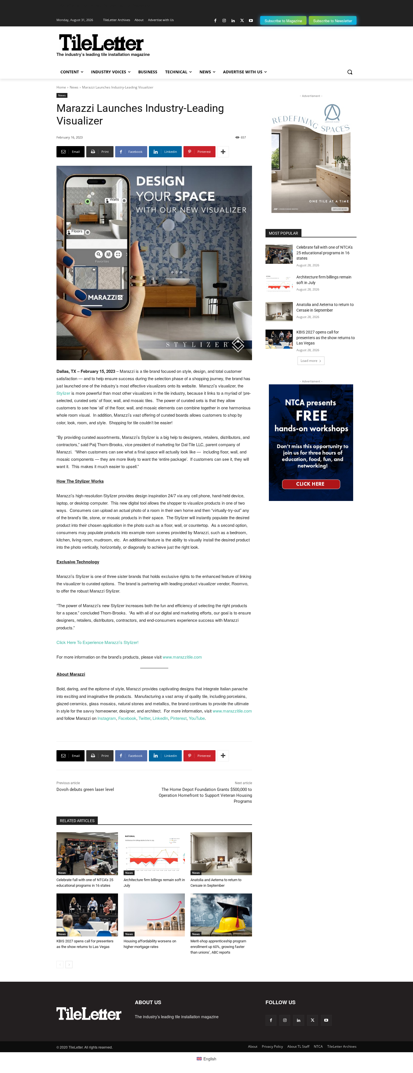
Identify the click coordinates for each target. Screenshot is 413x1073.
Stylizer (63, 393)
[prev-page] (59, 964)
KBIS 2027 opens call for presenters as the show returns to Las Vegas (325, 337)
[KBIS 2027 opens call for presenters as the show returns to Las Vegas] (87, 914)
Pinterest (178, 718)
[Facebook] (215, 20)
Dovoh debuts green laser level (85, 789)
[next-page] (68, 964)
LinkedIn (160, 718)
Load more (309, 360)
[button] (350, 72)
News (74, 87)
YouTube (197, 718)
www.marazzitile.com (182, 657)
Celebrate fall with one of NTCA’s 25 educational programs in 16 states (324, 252)
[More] (223, 151)
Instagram (106, 718)
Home (61, 87)
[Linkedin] (233, 20)
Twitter (144, 718)
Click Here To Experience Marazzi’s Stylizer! (97, 642)
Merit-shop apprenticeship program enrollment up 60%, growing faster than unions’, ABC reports (218, 946)
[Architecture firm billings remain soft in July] (154, 853)
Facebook (127, 718)
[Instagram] (224, 20)
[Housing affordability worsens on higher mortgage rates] (154, 914)
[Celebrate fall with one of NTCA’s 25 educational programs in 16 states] (87, 853)
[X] (242, 20)
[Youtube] (251, 20)
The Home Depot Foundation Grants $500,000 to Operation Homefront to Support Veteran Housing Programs (205, 795)
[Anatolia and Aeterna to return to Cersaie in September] (221, 853)
